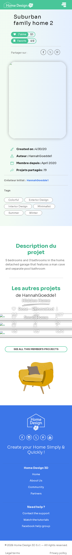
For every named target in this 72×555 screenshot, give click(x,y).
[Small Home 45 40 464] (2, 333)
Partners (36, 493)
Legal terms (12, 553)
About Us (36, 480)
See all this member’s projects (36, 349)
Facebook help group (36, 526)
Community (36, 487)
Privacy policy (58, 553)
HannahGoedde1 (37, 180)
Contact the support (36, 513)
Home (36, 474)
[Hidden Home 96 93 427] (2, 316)
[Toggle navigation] (64, 4)
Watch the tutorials (36, 519)
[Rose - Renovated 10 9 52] (2, 324)
